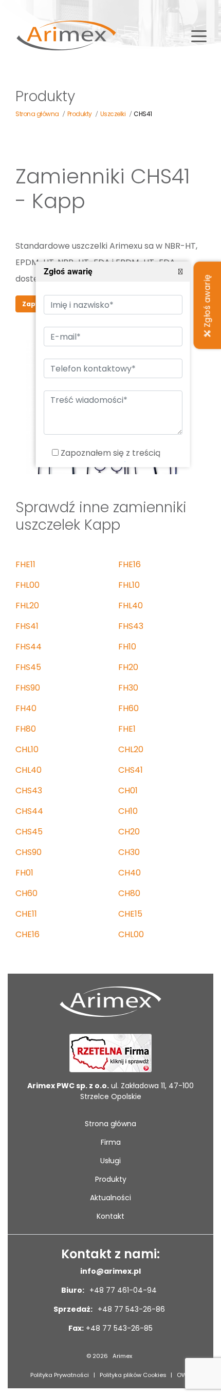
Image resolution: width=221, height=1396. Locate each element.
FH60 (128, 708)
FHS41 (27, 626)
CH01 (128, 790)
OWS (184, 1375)
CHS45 (29, 831)
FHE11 (25, 564)
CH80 (129, 893)
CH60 (26, 893)
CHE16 (27, 934)
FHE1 (127, 729)
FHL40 (130, 605)
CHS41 (130, 770)
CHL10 (27, 749)
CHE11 (26, 914)
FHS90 (27, 688)
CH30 (129, 852)
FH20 (128, 667)
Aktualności (110, 1198)
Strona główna (110, 1124)
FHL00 (27, 585)
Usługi (110, 1161)
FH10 (127, 647)
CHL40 (28, 770)
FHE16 (129, 564)
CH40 (129, 873)
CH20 (129, 831)
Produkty (110, 1179)
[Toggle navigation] (199, 35)
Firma (111, 1142)
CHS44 (29, 811)
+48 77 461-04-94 (122, 1290)
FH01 (24, 873)
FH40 (25, 708)
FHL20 (27, 605)
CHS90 (28, 852)
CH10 (128, 811)
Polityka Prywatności (59, 1375)
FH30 (128, 688)
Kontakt (110, 1216)
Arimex (122, 1356)
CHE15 (130, 914)
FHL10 (129, 585)
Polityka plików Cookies (133, 1375)
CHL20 (130, 749)
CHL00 (131, 934)
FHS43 (130, 626)
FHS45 (28, 667)
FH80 (25, 729)
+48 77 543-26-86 (130, 1309)
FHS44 (28, 647)
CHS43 (28, 790)
